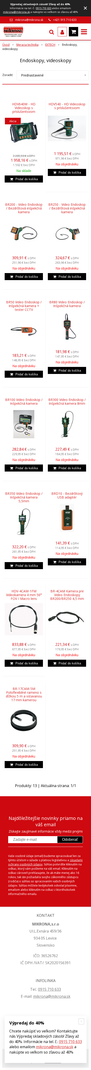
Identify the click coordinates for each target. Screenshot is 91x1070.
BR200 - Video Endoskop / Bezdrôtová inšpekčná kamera (23, 208)
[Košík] (73, 31)
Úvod (6, 45)
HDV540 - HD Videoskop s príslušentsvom (67, 106)
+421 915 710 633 (65, 20)
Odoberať (70, 840)
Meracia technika (27, 45)
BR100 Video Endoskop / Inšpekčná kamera (23, 401)
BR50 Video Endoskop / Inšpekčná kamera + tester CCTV (24, 306)
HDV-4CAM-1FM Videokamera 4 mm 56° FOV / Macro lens (24, 595)
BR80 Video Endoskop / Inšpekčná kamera (67, 304)
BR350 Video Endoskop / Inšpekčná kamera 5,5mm (23, 497)
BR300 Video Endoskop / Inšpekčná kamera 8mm (67, 401)
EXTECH (50, 45)
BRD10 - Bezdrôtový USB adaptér (67, 495)
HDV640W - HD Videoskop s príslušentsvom (23, 108)
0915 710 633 (43, 8)
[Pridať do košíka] (24, 179)
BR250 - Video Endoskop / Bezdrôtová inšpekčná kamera (67, 208)
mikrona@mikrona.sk (16, 12)
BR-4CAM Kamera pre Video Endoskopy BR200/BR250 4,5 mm (67, 595)
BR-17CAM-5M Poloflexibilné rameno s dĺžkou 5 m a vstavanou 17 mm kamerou (24, 694)
